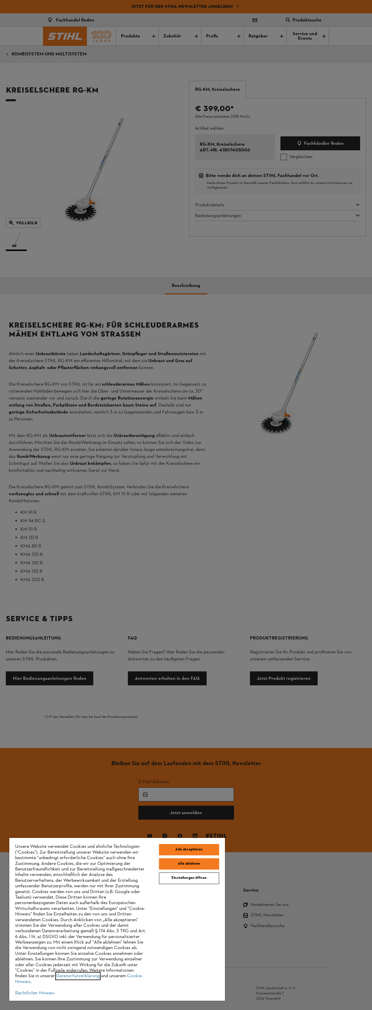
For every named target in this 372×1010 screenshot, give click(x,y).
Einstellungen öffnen (189, 878)
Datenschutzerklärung (78, 976)
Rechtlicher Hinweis (34, 993)
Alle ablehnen (189, 863)
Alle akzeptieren (189, 849)
